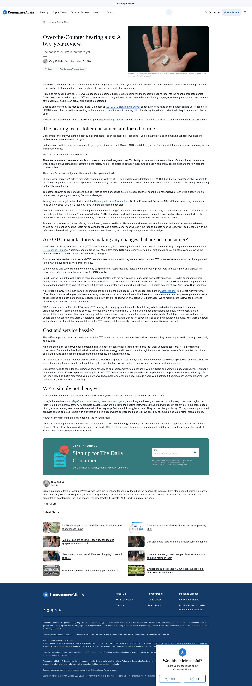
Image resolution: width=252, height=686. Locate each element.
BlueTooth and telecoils (119, 427)
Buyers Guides (60, 12)
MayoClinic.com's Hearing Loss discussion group (98, 401)
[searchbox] (138, 12)
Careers (120, 605)
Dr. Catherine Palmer (54, 250)
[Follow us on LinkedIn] (60, 610)
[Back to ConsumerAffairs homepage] (44, 22)
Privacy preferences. (126, 3)
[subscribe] (195, 452)
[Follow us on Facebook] (44, 610)
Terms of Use (154, 599)
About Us (121, 593)
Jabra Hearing (168, 290)
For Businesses (212, 12)
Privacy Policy (155, 593)
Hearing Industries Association (110, 201)
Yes (173, 678)
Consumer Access (61, 634)
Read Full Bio (49, 503)
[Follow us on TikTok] (52, 610)
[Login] (245, 12)
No (197, 678)
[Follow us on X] (56, 610)
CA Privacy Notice (189, 599)
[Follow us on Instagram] (48, 610)
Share (50, 69)
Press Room (154, 605)
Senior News (63, 22)
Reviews (80, 12)
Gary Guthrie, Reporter (61, 61)
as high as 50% (115, 119)
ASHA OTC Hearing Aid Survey (123, 106)
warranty (88, 372)
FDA (154, 179)
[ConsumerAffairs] (18, 12)
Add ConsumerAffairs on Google (73, 69)
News (95, 12)
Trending (44, 12)
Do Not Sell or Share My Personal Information (192, 607)
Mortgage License (189, 593)
